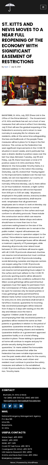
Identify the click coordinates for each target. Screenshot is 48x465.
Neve (12, 462)
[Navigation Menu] (43, 7)
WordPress (33, 462)
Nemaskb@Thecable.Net (29, 400)
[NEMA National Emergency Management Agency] (9, 7)
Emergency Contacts (11, 458)
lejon (6, 67)
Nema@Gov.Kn (10, 400)
